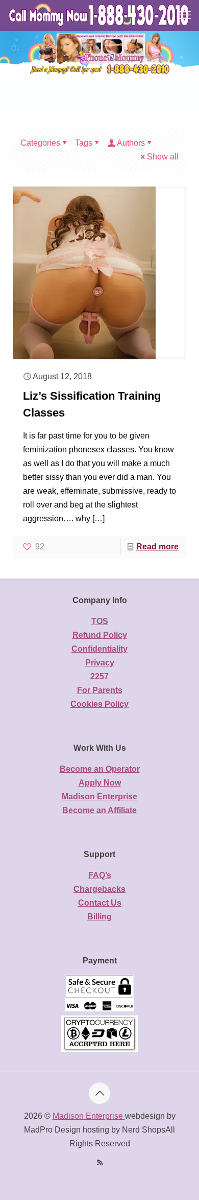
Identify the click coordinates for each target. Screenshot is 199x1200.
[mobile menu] (185, 15)
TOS (99, 621)
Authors (131, 143)
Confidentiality (99, 648)
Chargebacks (99, 889)
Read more (157, 546)
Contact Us (99, 902)
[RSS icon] (100, 1162)
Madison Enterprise (99, 796)
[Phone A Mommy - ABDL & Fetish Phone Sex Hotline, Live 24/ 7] (100, 15)
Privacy (99, 662)
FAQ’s (99, 875)
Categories (40, 143)
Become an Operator (100, 769)
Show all (163, 156)
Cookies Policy (99, 704)
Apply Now (100, 782)
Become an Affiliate (99, 810)
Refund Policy (99, 635)
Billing (99, 916)
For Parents (99, 690)
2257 (99, 676)
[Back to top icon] (99, 1093)
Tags (83, 143)
